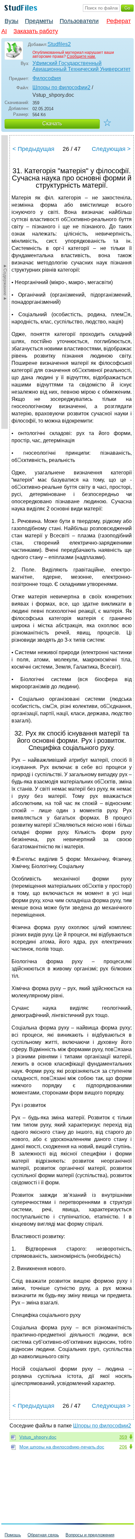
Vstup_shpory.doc (37, 1437)
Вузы (11, 21)
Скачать (52, 123)
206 (123, 1446)
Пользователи (79, 21)
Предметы (39, 21)
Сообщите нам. (81, 56)
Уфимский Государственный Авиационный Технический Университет (81, 66)
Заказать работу (35, 31)
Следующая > (111, 149)
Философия (46, 78)
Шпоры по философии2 (61, 87)
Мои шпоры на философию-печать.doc (61, 1446)
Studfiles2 (59, 44)
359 (123, 1437)
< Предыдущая (33, 149)
